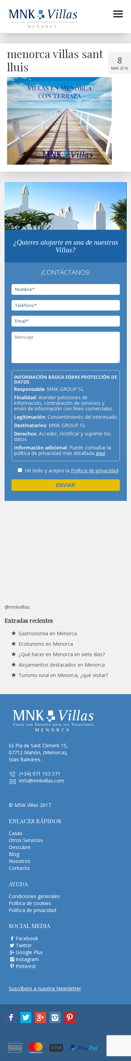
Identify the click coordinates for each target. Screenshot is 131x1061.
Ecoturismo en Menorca (46, 643)
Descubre (19, 847)
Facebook (27, 938)
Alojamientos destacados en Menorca (62, 664)
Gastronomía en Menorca (48, 633)
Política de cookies (30, 903)
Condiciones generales (34, 896)
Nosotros (19, 861)
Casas (15, 833)
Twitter (24, 945)
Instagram (27, 959)
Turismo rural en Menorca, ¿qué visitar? (63, 675)
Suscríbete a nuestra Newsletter (45, 988)
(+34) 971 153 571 (39, 773)
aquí (100, 453)
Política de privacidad (94, 470)
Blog (14, 854)
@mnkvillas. (18, 607)
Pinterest (26, 966)
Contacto (19, 868)
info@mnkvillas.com (41, 780)
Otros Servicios (26, 840)
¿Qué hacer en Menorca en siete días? (62, 654)
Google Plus (29, 952)
